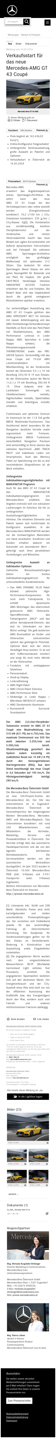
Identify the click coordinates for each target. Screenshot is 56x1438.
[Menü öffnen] (47, 23)
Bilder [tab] (19, 44)
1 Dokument (31, 120)
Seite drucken (18, 1019)
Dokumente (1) (17, 1205)
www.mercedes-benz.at (20, 1078)
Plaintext (41, 130)
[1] (7, 905)
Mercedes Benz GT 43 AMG (28, 111)
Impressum (11, 1420)
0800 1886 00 (14, 1057)
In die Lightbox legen (30, 1096)
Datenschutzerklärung (17, 1417)
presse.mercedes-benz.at (25, 1295)
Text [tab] (10, 44)
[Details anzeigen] (47, 1143)
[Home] (11, 10)
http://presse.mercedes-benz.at (25, 894)
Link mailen (43, 1019)
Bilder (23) (14, 1109)
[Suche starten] (26, 22)
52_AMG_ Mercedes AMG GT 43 (18, 1210)
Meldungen (13, 35)
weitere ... (14, 1194)
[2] (25, 222)
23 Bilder (15, 120)
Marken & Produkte (30, 35)
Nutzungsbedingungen (17, 1414)
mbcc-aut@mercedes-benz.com (20, 1059)
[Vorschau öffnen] (28, 93)
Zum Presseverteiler (19, 1400)
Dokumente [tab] (31, 44)
